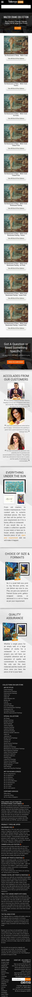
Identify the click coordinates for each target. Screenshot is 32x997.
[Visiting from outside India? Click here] (23, 803)
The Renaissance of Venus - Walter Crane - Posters (16, 84)
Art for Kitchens (8, 777)
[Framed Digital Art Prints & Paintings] (29, 875)
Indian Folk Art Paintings (10, 752)
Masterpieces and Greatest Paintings (14, 748)
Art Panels (7, 718)
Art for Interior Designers (11, 797)
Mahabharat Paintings (10, 747)
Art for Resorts (8, 784)
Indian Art (6, 697)
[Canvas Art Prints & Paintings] (23, 858)
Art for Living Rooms (10, 774)
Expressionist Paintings (10, 691)
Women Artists (8, 745)
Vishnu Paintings (8, 725)
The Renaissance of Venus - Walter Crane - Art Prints (16, 114)
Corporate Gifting (9, 795)
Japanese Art (7, 736)
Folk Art (6, 702)
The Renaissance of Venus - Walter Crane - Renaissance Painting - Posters (16, 234)
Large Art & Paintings (10, 759)
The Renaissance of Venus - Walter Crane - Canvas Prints (16, 144)
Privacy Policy (5, 980)
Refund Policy (5, 973)
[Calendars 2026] (13, 827)
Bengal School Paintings (10, 738)
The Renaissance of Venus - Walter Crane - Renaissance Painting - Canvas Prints (16, 294)
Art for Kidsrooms (9, 779)
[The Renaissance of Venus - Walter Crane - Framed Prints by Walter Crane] (16, 163)
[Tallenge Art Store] (16, 2)
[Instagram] (27, 983)
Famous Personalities (10, 761)
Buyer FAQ (4, 969)
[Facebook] (24, 983)
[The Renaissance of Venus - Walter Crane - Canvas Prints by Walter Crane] (16, 133)
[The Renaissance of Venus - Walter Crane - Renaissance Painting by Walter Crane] (16, 193)
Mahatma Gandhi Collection (11, 732)
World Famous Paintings (10, 743)
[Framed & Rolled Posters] (20, 844)
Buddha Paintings (8, 722)
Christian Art (7, 739)
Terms (3, 974)
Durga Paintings (8, 764)
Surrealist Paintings (9, 711)
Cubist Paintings (8, 689)
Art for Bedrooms (9, 775)
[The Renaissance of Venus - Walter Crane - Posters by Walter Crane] (16, 73)
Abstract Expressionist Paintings (13, 713)
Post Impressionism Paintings (12, 707)
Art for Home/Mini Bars (10, 781)
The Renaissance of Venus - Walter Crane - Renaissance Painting (16, 204)
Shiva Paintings (8, 723)
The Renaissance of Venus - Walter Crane (16, 55)
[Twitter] (22, 983)
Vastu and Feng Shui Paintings (12, 768)
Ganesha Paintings (9, 727)
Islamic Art (7, 695)
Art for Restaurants (9, 782)
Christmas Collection (10, 754)
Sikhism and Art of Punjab (11, 763)
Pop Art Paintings (9, 705)
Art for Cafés (7, 786)
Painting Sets (7, 757)
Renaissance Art (8, 709)
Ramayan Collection (9, 756)
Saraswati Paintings (9, 731)
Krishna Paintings (8, 720)
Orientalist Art (8, 704)
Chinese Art (7, 741)
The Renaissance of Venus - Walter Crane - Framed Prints (16, 174)
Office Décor (7, 793)
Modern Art (7, 700)
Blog (2, 989)
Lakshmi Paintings (9, 729)
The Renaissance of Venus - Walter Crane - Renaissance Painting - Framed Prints (16, 324)
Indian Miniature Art (9, 698)
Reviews (3, 971)
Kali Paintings (7, 766)
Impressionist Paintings (10, 693)
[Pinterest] (30, 983)
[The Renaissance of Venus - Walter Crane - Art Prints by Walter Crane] (16, 103)
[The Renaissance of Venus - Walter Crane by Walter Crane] (16, 45)
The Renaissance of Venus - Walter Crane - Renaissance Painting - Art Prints (16, 264)
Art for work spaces (9, 788)
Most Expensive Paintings (11, 750)
